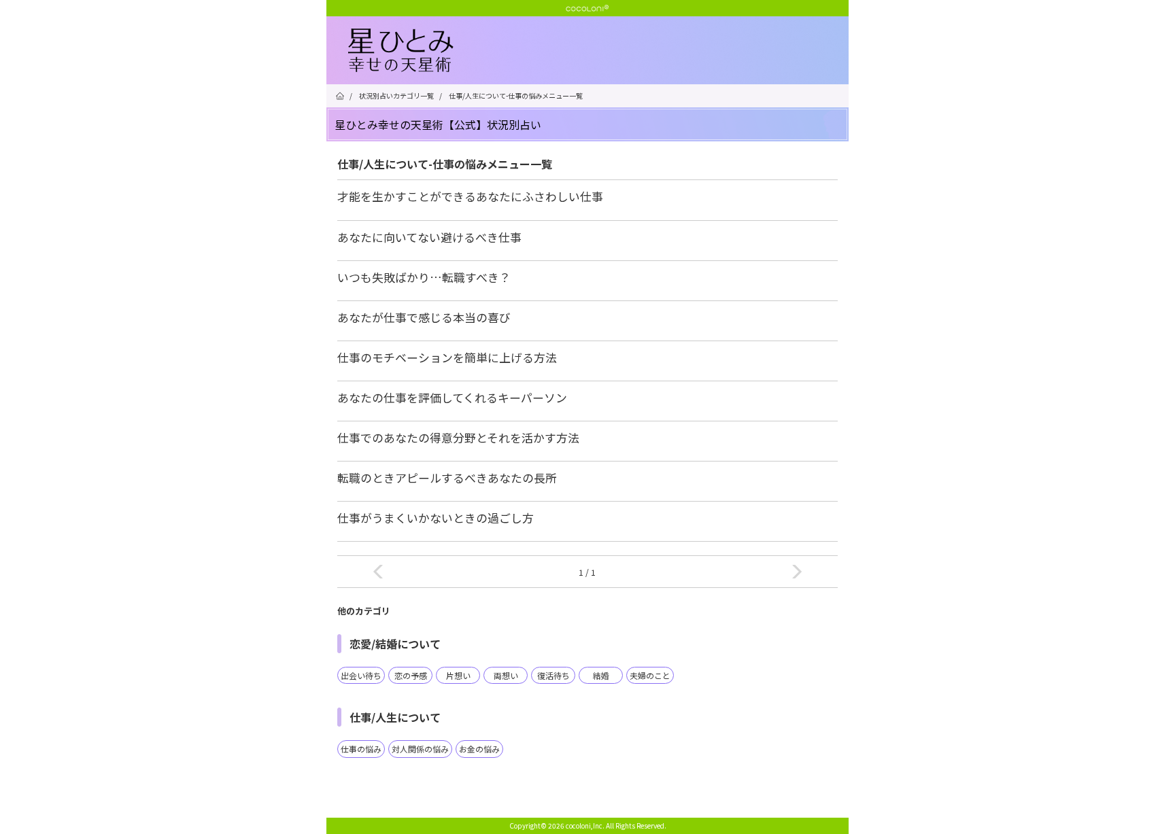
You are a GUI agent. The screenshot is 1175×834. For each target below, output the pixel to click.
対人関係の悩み (420, 748)
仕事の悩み (361, 748)
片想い (458, 675)
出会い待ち (361, 675)
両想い (506, 675)
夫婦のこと (650, 675)
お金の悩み (479, 748)
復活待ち (553, 675)
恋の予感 (410, 675)
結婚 (601, 675)
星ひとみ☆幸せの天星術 (598, 51)
